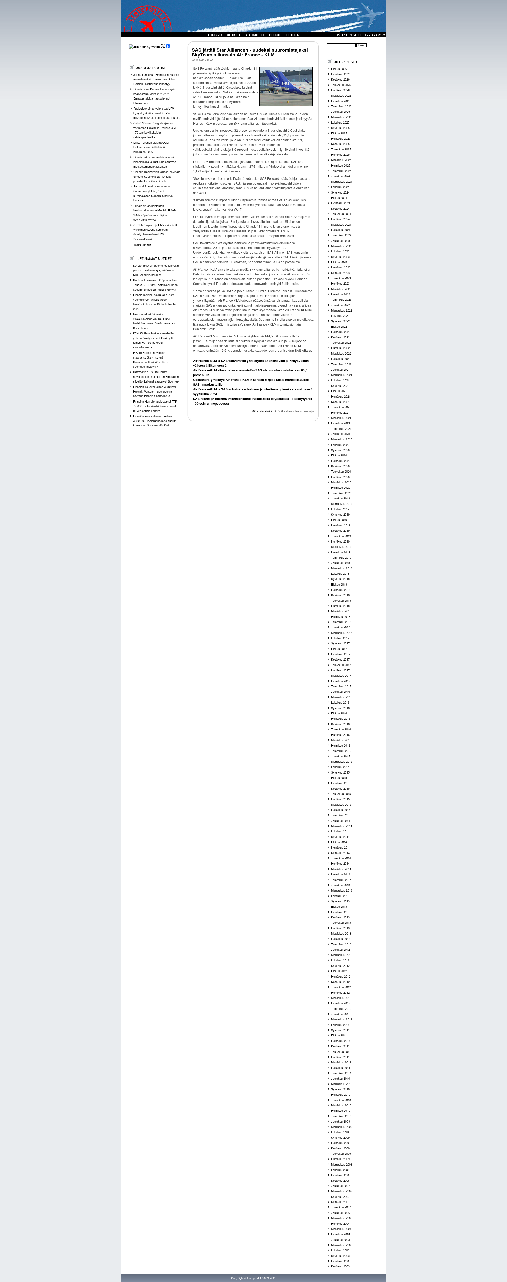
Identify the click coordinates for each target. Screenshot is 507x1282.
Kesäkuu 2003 (340, 1266)
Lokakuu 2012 (340, 960)
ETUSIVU (215, 34)
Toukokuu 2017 (341, 665)
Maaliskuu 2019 (341, 546)
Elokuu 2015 (339, 777)
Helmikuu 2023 (340, 294)
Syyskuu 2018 (340, 579)
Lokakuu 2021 (340, 380)
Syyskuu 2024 (340, 192)
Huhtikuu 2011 (340, 1057)
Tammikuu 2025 (341, 170)
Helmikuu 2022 (340, 358)
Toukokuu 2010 (341, 1100)
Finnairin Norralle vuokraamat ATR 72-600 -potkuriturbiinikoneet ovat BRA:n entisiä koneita (155, 406)
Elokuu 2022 (339, 326)
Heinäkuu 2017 (340, 654)
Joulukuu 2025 (340, 111)
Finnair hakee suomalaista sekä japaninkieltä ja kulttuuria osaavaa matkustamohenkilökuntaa (154, 161)
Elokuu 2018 (339, 584)
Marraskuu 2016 (341, 697)
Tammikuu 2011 (341, 1073)
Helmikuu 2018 (340, 616)
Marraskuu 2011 (341, 1019)
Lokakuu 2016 (340, 702)
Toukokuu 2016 (341, 729)
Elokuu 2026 (339, 69)
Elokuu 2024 (339, 197)
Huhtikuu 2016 (340, 734)
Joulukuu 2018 (340, 562)
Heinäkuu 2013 (340, 912)
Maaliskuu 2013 (341, 933)
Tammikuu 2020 (341, 493)
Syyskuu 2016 (340, 708)
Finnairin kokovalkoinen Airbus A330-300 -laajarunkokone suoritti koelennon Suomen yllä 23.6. (154, 420)
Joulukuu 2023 (340, 240)
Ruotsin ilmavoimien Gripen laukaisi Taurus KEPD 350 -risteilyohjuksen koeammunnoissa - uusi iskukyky (155, 284)
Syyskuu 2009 (340, 1137)
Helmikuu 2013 (340, 938)
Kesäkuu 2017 (340, 659)
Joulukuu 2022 (340, 305)
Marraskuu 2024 (341, 181)
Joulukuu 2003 (340, 1239)
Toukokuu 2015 (341, 793)
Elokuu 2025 (339, 133)
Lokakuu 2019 (340, 509)
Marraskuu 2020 (341, 439)
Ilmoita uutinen (142, 245)
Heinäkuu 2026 (340, 74)
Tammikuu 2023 (341, 299)
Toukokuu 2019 (341, 536)
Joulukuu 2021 (340, 369)
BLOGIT (275, 34)
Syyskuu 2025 (340, 127)
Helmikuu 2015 (340, 810)
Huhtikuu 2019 (340, 541)
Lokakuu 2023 (340, 251)
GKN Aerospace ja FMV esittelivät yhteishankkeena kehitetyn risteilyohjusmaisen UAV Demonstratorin (155, 232)
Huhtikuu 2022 (340, 348)
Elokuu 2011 (339, 1035)
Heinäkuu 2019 (340, 525)
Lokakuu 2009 (340, 1132)
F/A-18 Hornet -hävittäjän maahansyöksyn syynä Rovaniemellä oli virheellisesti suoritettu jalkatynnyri (151, 359)
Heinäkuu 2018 (340, 589)
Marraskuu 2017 (341, 632)
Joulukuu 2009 (340, 1121)
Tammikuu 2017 (341, 686)
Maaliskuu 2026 (341, 95)
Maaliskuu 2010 (341, 1105)
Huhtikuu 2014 (340, 863)
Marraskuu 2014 (341, 826)
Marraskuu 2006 (341, 1218)
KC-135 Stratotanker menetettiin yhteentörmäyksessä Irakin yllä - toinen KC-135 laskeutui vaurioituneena (154, 340)
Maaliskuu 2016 (341, 740)
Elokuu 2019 (339, 519)
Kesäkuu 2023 (340, 273)
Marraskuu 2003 (341, 1245)
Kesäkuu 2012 (340, 981)
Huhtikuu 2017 (340, 670)
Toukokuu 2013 (341, 922)
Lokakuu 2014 (340, 831)
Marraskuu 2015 (341, 761)
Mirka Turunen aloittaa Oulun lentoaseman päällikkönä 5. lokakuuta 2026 (151, 147)
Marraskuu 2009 (341, 1126)
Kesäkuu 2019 (340, 530)
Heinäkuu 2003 (340, 1261)
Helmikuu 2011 (340, 1068)
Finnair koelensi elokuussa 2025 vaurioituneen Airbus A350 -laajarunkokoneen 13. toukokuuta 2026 (154, 302)
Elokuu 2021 (339, 391)
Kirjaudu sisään (263, 411)
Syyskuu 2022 (340, 321)
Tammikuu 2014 (341, 880)
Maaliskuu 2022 (341, 353)
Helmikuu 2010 (340, 1110)
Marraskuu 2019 (341, 503)
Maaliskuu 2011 (341, 1062)
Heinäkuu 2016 (340, 718)
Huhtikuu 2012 (340, 992)
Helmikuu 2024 (340, 230)
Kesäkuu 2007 (340, 1202)
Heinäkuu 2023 (340, 267)
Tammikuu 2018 (341, 622)
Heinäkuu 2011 (340, 1041)
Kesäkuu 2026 (340, 79)
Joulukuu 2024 (340, 176)
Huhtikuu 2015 (340, 799)
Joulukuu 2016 (340, 691)
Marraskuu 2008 (341, 1164)
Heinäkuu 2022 (340, 331)
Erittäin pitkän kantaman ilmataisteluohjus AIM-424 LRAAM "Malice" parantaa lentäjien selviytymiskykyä (154, 213)
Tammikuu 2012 (341, 1008)
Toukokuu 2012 (341, 987)
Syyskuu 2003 (340, 1255)
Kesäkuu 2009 (340, 1148)
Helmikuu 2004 (340, 1234)
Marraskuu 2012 (341, 955)
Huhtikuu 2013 (340, 928)
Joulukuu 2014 (340, 820)
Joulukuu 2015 (340, 756)
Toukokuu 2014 (341, 858)
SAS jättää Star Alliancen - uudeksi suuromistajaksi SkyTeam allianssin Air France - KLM (250, 52)
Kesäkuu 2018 (340, 595)
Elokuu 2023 (339, 262)
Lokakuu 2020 (340, 444)
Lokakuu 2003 (340, 1250)
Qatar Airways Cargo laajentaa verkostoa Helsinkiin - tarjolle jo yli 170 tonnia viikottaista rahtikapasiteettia (154, 130)
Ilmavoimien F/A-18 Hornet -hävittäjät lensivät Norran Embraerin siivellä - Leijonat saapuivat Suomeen (156, 376)
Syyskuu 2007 (340, 1196)
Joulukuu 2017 (340, 627)
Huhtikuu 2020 (340, 477)
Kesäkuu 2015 (340, 788)
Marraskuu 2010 (341, 1084)
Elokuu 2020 (339, 455)
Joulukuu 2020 (340, 434)
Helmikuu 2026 (340, 101)
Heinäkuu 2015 (340, 783)
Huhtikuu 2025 (340, 154)
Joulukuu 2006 (340, 1212)
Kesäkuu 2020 (340, 466)
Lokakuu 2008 (340, 1169)
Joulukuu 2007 (340, 1186)
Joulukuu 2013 (340, 885)
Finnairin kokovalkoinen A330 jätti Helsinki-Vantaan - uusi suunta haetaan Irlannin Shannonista (154, 391)
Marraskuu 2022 (341, 310)
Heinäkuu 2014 (340, 847)
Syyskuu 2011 (340, 1030)
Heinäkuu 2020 (340, 461)
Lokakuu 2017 (340, 638)
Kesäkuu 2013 (340, 917)
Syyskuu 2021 (340, 385)
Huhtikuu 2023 (340, 283)
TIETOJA (292, 34)
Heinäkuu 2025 (340, 138)
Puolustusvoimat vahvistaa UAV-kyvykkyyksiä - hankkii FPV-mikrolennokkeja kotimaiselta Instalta (156, 113)
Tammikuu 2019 (341, 557)
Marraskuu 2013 (341, 890)
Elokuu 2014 (339, 842)
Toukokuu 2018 (341, 600)
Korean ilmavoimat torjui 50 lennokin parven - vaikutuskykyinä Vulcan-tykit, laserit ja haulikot (156, 270)
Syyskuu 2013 (340, 901)
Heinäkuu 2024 (340, 203)
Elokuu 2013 (339, 906)
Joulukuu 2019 (340, 498)
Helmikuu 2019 (340, 552)
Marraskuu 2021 (341, 375)
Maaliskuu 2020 (341, 482)
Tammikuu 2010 (341, 1116)
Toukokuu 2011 (341, 1051)
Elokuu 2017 (339, 649)
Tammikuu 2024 (341, 235)
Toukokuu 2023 (341, 278)
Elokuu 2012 (339, 971)
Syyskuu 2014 (340, 837)
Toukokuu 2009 (341, 1153)
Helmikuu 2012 (340, 1003)
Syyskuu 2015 (340, 772)
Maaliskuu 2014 (341, 869)
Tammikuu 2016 (341, 750)
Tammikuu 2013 (341, 944)
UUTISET (233, 34)
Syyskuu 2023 (340, 256)
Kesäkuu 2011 (340, 1046)
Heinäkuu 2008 (340, 1175)
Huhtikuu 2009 (340, 1159)
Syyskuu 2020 (340, 450)
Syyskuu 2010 (340, 1089)
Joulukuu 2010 (340, 1078)
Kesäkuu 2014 (340, 853)
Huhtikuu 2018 (340, 606)
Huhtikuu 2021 (340, 412)
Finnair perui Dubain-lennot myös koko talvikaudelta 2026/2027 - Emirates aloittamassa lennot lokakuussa (154, 96)
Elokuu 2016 (339, 713)
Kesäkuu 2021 (340, 401)
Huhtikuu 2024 (340, 219)
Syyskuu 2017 (340, 643)
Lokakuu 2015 (340, 767)
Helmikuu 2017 (340, 681)
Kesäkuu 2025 (340, 144)
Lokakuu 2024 (340, 187)
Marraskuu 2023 (341, 246)
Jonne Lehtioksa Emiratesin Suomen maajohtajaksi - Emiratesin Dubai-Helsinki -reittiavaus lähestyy (156, 79)
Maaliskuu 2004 (341, 1229)
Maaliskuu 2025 (341, 160)
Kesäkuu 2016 (340, 724)
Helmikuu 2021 (340, 423)
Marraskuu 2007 (341, 1191)
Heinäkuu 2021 (340, 396)
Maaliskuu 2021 (341, 418)
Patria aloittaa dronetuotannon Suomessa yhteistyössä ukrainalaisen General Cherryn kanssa (153, 193)
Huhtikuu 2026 (340, 90)
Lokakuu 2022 (340, 315)
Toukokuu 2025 (341, 149)
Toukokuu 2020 (341, 471)
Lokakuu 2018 (340, 573)
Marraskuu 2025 (341, 117)
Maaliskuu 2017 (341, 675)
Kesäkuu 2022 (340, 337)
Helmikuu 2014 (340, 874)
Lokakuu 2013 (340, 896)
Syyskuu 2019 (340, 514)
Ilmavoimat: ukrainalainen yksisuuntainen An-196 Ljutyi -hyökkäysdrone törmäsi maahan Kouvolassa (154, 321)
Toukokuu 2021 (341, 407)
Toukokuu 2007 (341, 1207)
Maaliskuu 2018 (341, 611)
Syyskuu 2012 (340, 965)
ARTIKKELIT (254, 34)
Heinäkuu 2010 (340, 1094)
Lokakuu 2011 (340, 1024)
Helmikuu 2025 (340, 165)
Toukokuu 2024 (341, 213)
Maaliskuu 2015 (341, 804)
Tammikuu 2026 (341, 106)
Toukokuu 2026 (341, 85)
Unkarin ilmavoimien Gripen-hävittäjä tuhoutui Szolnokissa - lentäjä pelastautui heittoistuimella (156, 176)
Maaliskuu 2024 (341, 224)
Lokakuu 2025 (340, 122)
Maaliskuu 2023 (341, 289)
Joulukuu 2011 (340, 1014)
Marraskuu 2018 (341, 568)
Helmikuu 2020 (340, 487)
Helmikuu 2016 (340, 745)
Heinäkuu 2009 (340, 1142)
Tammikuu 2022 (341, 364)
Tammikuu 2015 (341, 815)
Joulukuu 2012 (340, 949)
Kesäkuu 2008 (340, 1180)
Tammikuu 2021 (341, 428)
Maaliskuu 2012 (341, 998)
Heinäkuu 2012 (340, 976)
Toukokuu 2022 (341, 342)
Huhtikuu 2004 (340, 1223)
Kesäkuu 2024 (340, 208)
